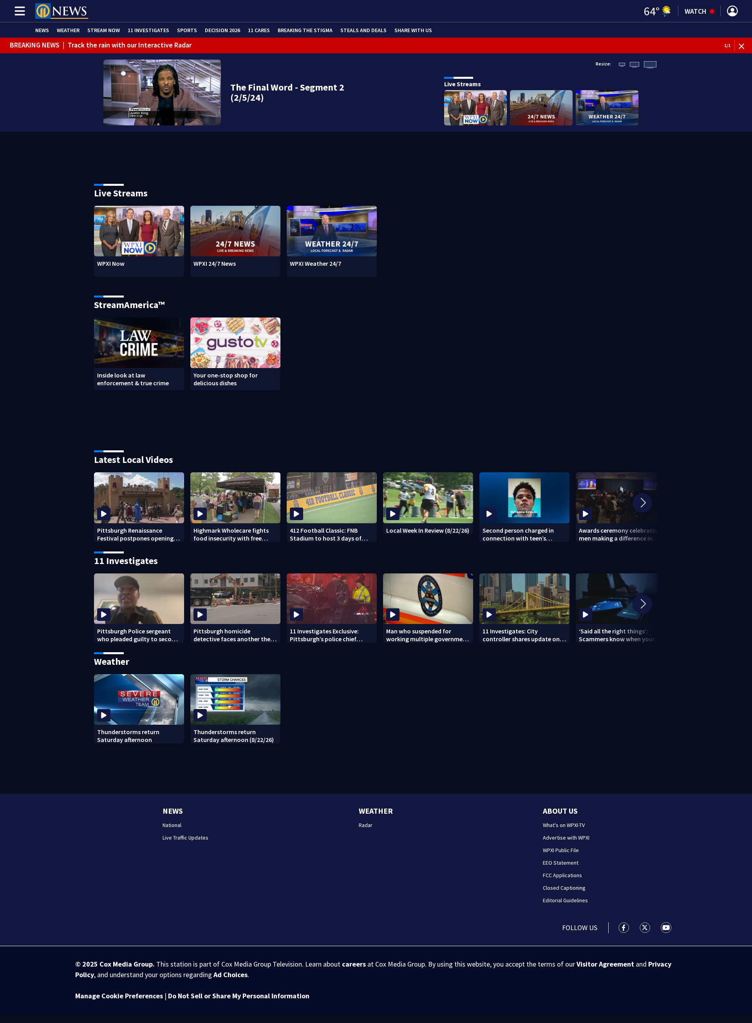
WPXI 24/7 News (214, 263)
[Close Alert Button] (744, 45)
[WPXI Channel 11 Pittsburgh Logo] (61, 11)
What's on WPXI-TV (564, 825)
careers (354, 964)
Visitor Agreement (605, 964)
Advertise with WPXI (566, 837)
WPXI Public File (561, 850)
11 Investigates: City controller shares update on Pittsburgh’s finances (521, 635)
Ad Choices (230, 974)
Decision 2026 (222, 30)
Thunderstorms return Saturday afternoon (128, 736)
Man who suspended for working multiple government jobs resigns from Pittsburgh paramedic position (427, 635)
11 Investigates (148, 30)
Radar (365, 825)
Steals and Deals (363, 30)
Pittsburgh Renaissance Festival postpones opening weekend (135, 534)
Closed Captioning (564, 887)
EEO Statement (560, 862)
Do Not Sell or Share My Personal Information (238, 995)
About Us (560, 811)
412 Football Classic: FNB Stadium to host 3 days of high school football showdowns (326, 534)
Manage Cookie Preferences (119, 995)
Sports (187, 30)
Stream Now (103, 30)
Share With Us (413, 30)
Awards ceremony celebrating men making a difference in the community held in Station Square (620, 534)
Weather (68, 30)
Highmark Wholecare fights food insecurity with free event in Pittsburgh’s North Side (231, 534)
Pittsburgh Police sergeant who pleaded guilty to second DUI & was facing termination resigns (138, 635)
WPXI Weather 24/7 (315, 263)
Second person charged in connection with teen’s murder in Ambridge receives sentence (521, 534)
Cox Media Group (126, 964)
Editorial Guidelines (565, 900)
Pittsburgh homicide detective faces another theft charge (233, 635)
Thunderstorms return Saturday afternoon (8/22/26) (233, 736)
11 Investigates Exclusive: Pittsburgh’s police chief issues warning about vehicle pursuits (329, 635)
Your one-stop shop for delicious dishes (225, 379)
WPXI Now (111, 263)
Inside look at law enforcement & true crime (133, 379)
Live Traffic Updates (185, 837)
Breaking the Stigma (305, 30)
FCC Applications (562, 875)
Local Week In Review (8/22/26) (427, 530)
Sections (18, 11)
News (42, 30)
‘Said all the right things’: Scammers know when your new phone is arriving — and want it (617, 635)
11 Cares (259, 30)
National (172, 825)
